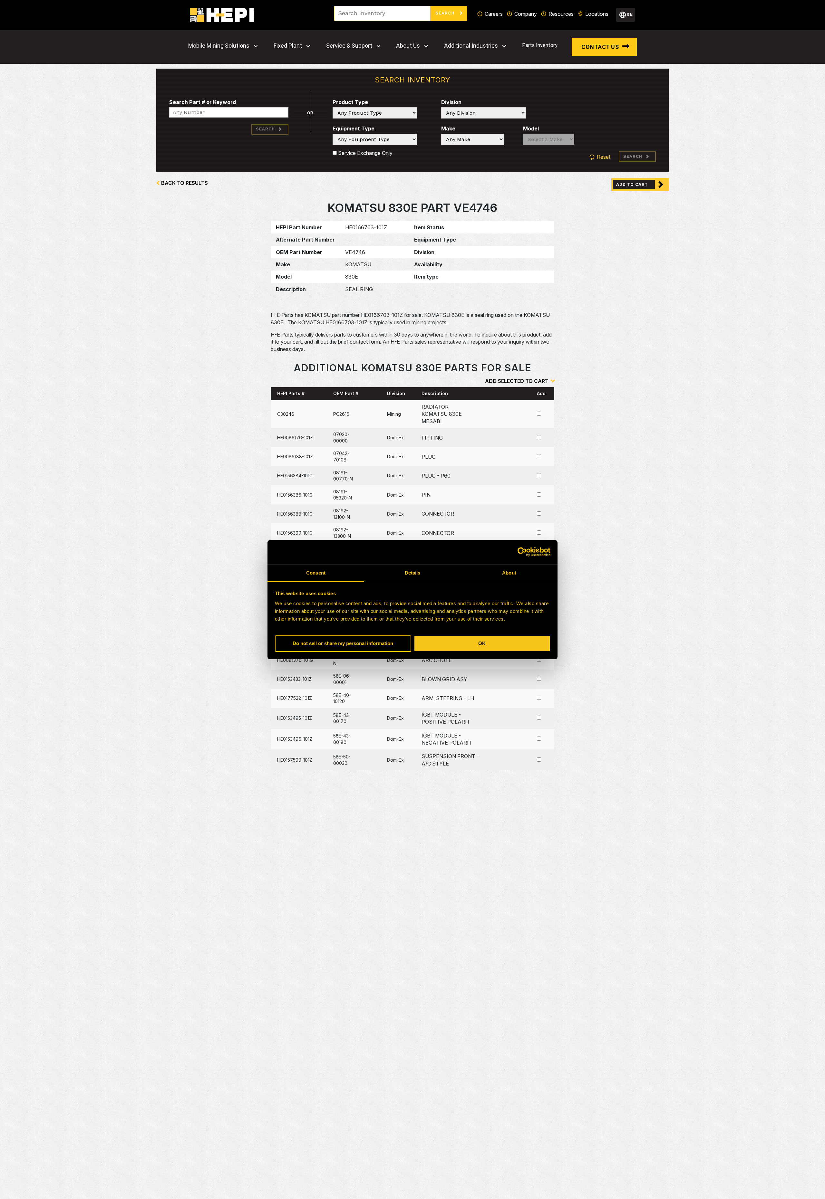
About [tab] (509, 573)
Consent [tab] (315, 573)
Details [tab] (413, 573)
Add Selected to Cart (516, 381)
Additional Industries (471, 46)
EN (630, 14)
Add (541, 393)
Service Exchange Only (365, 153)
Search (445, 13)
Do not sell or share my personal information (343, 643)
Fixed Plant (288, 46)
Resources (561, 14)
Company (525, 14)
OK (482, 643)
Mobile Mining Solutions (218, 46)
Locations (596, 14)
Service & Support (349, 46)
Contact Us (600, 46)
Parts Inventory (540, 45)
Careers (494, 14)
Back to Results (184, 183)
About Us (408, 46)
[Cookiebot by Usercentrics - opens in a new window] (522, 552)
